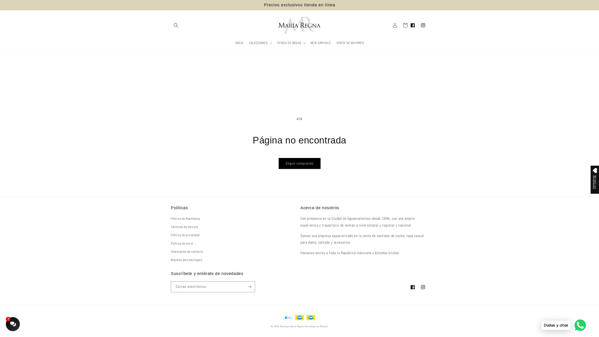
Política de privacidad (185, 235)
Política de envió (182, 243)
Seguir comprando (300, 163)
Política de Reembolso (185, 218)
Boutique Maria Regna (292, 326)
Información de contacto (187, 251)
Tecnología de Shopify (316, 326)
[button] (176, 25)
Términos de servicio (184, 227)
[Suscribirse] (250, 286)
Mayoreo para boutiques (186, 260)
